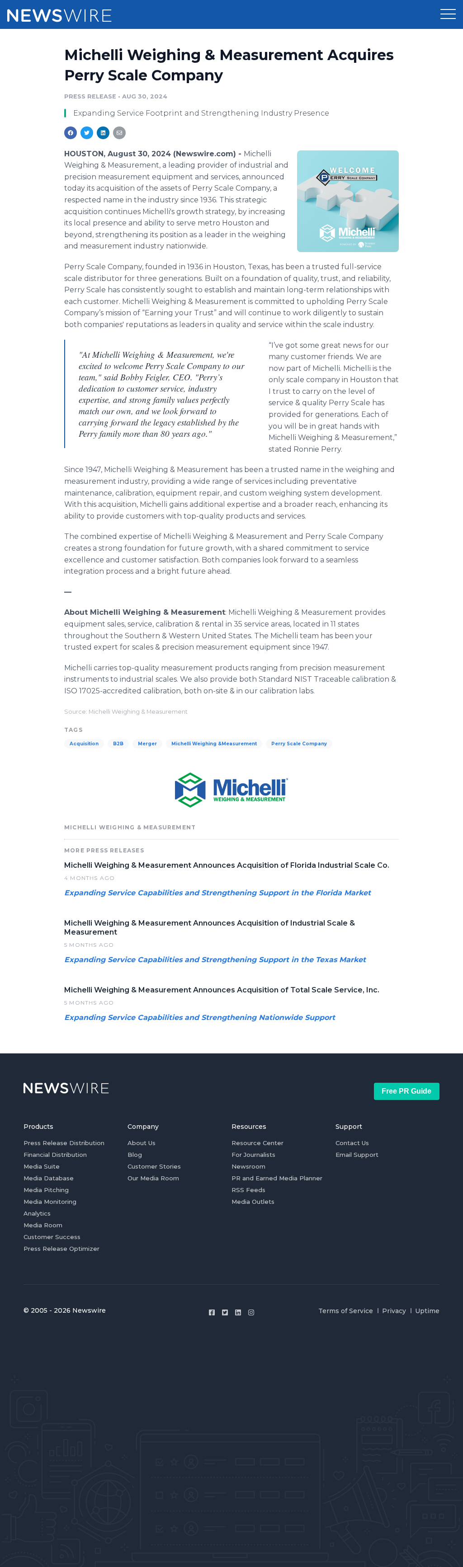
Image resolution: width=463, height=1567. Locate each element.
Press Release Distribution (64, 1142)
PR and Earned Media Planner (277, 1178)
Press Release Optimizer (61, 1248)
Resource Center (257, 1142)
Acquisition (84, 744)
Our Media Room (153, 1178)
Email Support (356, 1154)
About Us (142, 1142)
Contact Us (352, 1142)
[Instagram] (251, 1312)
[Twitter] (225, 1312)
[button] (448, 14)
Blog (135, 1154)
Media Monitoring (50, 1201)
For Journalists (253, 1154)
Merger (147, 744)
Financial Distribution (55, 1154)
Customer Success (52, 1236)
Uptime (427, 1311)
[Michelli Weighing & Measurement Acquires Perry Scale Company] (348, 201)
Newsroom (248, 1166)
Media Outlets (253, 1201)
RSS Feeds (248, 1189)
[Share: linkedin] (103, 133)
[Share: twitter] (87, 133)
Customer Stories (154, 1166)
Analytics (37, 1213)
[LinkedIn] (238, 1312)
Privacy (394, 1311)
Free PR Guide (406, 1091)
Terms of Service (345, 1311)
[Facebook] (212, 1312)
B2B (118, 744)
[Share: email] (119, 133)
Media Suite (42, 1166)
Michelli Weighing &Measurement (214, 744)
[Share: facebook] (70, 133)
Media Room (43, 1225)
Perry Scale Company (299, 744)
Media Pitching (46, 1189)
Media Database (49, 1178)
